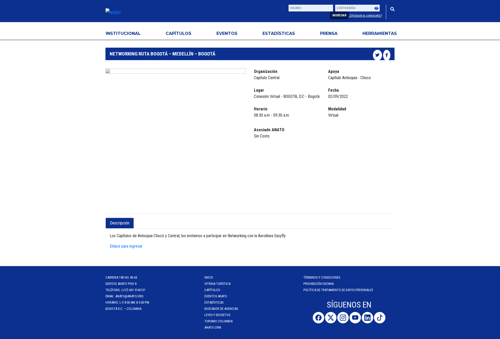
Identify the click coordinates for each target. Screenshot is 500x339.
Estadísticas (278, 33)
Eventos (227, 33)
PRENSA (329, 33)
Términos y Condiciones (321, 277)
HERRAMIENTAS (379, 33)
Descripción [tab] (119, 223)
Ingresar (339, 15)
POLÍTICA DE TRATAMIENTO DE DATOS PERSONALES (338, 290)
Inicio (208, 277)
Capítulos (178, 33)
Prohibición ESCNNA (318, 284)
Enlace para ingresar (126, 246)
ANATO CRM (212, 327)
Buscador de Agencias (221, 309)
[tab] (138, 220)
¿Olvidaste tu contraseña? (365, 15)
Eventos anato (215, 296)
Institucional (123, 33)
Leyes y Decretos (217, 315)
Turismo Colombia (218, 321)
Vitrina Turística (217, 284)
